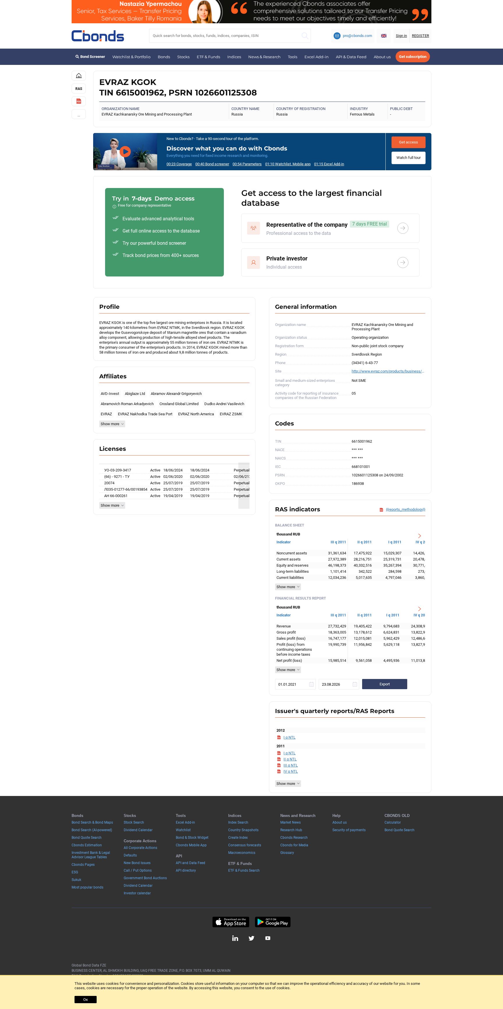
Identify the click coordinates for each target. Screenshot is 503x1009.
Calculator (393, 822)
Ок (85, 999)
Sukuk (76, 880)
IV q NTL (291, 771)
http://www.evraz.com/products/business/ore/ (388, 371)
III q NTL (291, 765)
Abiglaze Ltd (135, 393)
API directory (186, 870)
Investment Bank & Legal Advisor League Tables (91, 855)
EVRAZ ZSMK (231, 414)
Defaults (130, 855)
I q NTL (289, 737)
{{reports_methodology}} (405, 509)
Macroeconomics (241, 853)
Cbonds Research (294, 838)
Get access (408, 142)
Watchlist (183, 830)
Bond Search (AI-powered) (92, 830)
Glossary (287, 853)
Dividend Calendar (138, 830)
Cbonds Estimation (87, 845)
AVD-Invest (110, 393)
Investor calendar (137, 893)
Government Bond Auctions (145, 878)
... (78, 115)
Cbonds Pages (83, 865)
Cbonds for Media (294, 845)
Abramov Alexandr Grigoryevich (176, 393)
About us (382, 56)
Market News (290, 822)
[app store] (230, 922)
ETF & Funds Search (244, 870)
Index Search (238, 822)
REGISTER (420, 35)
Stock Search (134, 822)
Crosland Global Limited (179, 404)
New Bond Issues (137, 863)
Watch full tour (408, 157)
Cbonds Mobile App (191, 845)
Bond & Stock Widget (192, 838)
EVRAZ (106, 414)
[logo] (98, 36)
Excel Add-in (316, 56)
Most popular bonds (87, 887)
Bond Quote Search (87, 838)
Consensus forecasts (244, 845)
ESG (75, 872)
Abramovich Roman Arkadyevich (127, 404)
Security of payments (349, 830)
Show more (110, 424)
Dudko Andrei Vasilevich (224, 404)
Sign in (401, 35)
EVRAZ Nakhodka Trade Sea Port (145, 414)
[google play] (273, 922)
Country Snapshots (243, 830)
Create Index (238, 838)
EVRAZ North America (196, 414)
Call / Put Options (138, 870)
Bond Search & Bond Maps (92, 822)
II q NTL (290, 759)
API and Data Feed (190, 863)
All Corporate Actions (140, 848)
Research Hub (291, 830)
